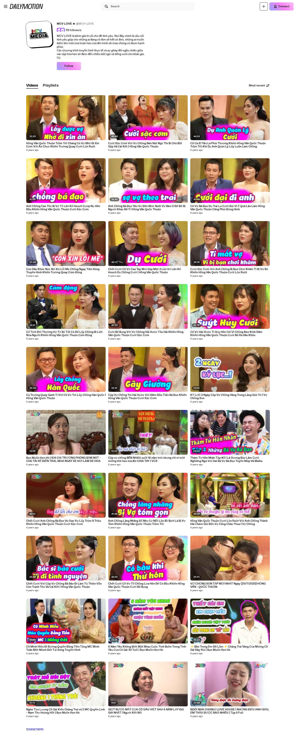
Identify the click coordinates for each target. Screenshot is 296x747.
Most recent (257, 85)
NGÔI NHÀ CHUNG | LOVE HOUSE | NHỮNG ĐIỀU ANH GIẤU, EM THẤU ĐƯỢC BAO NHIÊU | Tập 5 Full (229, 711)
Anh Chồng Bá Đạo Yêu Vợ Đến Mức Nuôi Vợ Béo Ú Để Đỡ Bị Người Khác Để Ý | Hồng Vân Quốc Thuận (146, 208)
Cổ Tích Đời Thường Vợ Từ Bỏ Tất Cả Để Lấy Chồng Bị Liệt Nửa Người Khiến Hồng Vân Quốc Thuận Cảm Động (64, 333)
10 (42, 729)
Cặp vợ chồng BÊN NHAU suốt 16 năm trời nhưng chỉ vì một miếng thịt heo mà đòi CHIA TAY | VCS (146, 459)
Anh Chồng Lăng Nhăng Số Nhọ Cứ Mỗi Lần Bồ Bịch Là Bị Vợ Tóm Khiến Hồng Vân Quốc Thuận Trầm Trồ (146, 522)
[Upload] (264, 6)
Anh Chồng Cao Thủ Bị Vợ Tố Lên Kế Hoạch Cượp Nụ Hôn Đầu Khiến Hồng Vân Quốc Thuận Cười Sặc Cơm (63, 208)
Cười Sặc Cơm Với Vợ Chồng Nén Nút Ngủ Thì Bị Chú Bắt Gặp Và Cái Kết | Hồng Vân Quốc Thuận (145, 145)
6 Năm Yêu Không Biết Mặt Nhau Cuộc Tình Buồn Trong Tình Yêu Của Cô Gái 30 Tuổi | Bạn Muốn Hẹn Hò (147, 648)
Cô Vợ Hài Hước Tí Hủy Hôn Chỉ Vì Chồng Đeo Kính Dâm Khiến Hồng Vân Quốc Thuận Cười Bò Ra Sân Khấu (226, 333)
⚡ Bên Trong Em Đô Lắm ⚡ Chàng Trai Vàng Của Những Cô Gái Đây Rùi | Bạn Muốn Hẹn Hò (229, 648)
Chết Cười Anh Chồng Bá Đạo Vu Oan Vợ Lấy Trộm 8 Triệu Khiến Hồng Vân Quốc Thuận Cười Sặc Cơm (63, 522)
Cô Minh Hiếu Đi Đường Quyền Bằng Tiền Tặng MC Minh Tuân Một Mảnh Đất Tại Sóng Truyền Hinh (62, 648)
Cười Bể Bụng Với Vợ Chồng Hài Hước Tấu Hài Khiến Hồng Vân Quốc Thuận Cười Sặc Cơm (145, 333)
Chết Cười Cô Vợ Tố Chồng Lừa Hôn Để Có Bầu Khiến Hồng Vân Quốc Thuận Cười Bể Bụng (146, 585)
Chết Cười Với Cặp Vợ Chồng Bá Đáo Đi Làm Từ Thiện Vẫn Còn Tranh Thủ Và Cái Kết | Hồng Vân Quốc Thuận (64, 585)
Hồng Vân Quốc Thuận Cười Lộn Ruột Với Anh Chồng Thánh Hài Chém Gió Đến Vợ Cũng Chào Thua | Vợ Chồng (229, 522)
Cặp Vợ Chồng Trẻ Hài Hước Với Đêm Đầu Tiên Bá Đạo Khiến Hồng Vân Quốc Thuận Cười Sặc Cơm (147, 396)
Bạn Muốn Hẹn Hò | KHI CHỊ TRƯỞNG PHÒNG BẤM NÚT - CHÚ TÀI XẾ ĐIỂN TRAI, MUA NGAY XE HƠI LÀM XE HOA (63, 459)
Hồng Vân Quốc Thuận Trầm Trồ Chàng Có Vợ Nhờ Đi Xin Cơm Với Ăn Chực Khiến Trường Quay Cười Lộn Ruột (62, 145)
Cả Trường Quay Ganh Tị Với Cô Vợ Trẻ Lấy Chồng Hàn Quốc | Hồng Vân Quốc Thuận (66, 396)
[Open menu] (5, 6)
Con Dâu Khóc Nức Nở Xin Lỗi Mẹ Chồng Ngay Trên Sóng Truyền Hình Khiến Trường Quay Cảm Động (62, 271)
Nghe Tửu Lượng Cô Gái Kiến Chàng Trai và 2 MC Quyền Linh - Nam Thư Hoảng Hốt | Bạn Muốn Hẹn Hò (65, 711)
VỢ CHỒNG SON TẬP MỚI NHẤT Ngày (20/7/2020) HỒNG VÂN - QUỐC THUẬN (228, 585)
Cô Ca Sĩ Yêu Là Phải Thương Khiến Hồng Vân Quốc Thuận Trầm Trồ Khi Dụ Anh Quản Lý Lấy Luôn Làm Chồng (228, 145)
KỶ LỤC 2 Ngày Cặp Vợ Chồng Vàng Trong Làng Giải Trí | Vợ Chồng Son (228, 396)
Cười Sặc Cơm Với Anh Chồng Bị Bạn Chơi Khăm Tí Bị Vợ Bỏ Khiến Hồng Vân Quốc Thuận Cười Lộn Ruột (229, 271)
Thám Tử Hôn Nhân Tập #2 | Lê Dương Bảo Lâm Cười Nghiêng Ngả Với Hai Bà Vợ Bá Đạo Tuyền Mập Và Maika (226, 459)
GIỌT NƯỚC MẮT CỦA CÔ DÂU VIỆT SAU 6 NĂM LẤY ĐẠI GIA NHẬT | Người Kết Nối (146, 711)
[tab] (32, 85)
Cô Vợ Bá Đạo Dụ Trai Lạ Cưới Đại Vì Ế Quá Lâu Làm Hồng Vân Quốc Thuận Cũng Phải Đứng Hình (227, 208)
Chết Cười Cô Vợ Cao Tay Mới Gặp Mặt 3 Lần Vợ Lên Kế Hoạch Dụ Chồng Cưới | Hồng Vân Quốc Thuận (144, 271)
